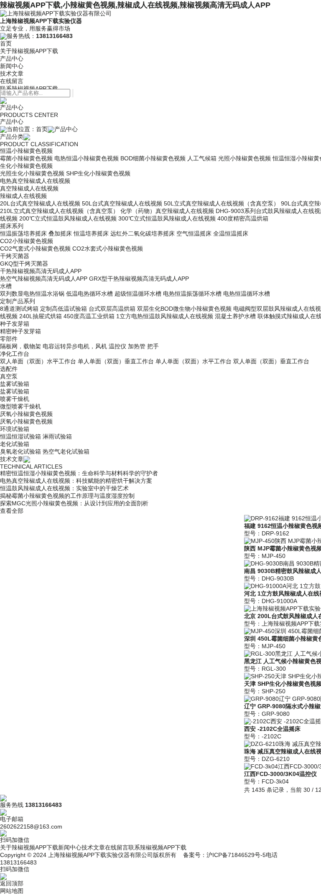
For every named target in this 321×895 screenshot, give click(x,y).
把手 (153, 346)
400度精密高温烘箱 (242, 218)
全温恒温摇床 (230, 233)
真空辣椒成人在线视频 (29, 188)
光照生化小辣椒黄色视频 (32, 173)
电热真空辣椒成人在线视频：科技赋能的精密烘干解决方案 (76, 480)
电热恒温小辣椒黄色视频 (86, 158)
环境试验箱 (14, 429)
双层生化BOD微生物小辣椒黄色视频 (184, 308)
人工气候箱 (202, 158)
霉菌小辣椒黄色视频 (26, 158)
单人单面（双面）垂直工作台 (116, 361)
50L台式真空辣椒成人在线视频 (122, 203)
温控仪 (117, 346)
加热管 (136, 346)
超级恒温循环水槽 (138, 293)
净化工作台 (14, 353)
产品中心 (11, 58)
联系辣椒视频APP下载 (29, 88)
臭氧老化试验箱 (20, 451)
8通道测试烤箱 (19, 308)
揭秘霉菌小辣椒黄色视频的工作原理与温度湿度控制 (67, 495)
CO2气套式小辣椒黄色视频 (35, 248)
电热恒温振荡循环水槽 (192, 293)
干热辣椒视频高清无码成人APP (41, 271)
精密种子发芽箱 (20, 331)
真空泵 (9, 376)
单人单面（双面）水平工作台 (193, 361)
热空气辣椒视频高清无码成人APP (43, 278)
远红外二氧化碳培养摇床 (142, 233)
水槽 (6, 286)
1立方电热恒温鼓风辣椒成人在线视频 (164, 316)
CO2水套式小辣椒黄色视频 (107, 248)
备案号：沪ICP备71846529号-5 (224, 855)
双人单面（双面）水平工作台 (38, 361)
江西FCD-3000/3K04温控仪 (280, 774)
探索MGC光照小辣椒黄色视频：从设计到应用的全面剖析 (74, 503)
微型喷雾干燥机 (20, 406)
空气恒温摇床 (193, 233)
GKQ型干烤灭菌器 (24, 263)
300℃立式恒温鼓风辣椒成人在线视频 (167, 218)
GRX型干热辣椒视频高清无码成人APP (139, 278)
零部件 (9, 338)
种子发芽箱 (14, 323)
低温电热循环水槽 (89, 293)
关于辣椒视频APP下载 (29, 51)
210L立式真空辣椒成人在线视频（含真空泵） (59, 211)
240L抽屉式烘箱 (40, 316)
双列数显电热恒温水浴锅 (32, 293)
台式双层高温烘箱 (112, 308)
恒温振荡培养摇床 (23, 233)
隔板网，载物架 (20, 346)
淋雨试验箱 (57, 436)
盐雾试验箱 (14, 383)
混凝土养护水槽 (235, 316)
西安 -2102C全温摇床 (272, 728)
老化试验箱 (14, 444)
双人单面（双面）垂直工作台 (271, 361)
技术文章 (11, 73)
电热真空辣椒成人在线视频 (35, 180)
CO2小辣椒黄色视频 (26, 241)
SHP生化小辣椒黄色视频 (98, 173)
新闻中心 (11, 66)
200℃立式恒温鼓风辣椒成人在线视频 (68, 218)
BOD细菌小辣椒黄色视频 (153, 158)
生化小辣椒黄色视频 (26, 165)
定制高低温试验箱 (63, 308)
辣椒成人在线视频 (23, 196)
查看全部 (11, 510)
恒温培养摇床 (91, 233)
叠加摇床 (60, 233)
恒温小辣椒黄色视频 (26, 150)
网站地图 (11, 890)
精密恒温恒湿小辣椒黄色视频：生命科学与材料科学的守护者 (79, 473)
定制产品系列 (17, 301)
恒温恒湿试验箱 (20, 436)
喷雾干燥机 (14, 399)
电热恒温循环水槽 (246, 293)
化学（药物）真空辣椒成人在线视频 (167, 211)
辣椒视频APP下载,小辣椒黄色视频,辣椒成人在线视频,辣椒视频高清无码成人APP (135, 5)
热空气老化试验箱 (66, 451)
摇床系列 (11, 226)
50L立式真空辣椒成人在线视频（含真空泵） (221, 203)
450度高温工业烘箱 (89, 316)
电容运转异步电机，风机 (75, 346)
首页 (6, 43)
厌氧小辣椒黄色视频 (26, 414)
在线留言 (11, 81)
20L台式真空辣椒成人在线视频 (40, 203)
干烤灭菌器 (14, 256)
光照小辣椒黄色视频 (244, 158)
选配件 (9, 368)
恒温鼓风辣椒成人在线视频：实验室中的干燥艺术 (64, 488)
